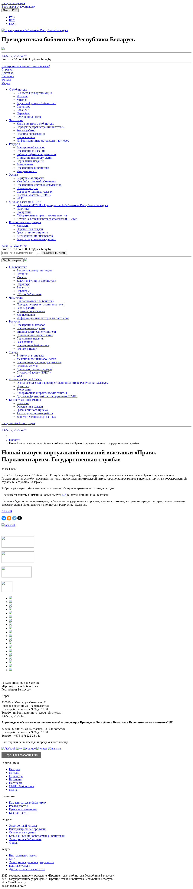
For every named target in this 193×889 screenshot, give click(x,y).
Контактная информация (25, 222)
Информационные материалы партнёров (43, 140)
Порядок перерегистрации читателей (40, 127)
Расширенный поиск (53, 252)
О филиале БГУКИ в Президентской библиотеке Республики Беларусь (62, 205)
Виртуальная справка (30, 178)
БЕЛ (12, 20)
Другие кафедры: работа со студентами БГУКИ (47, 218)
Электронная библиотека (33, 167)
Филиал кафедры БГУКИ (25, 201)
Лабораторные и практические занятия (42, 215)
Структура (23, 106)
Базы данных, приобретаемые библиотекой (37, 835)
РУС (12, 17)
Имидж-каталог (27, 171)
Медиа (13, 789)
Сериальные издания (30, 161)
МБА (12, 858)
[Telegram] (14, 518)
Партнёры (23, 113)
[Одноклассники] (9, 518)
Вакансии (23, 110)
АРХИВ (7, 511)
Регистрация (17, 3)
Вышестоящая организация (34, 93)
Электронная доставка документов (39, 184)
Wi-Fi (20, 198)
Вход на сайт (10, 423)
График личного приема (32, 232)
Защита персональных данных (36, 239)
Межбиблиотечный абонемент (36, 181)
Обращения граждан (30, 229)
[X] (19, 518)
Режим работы (26, 130)
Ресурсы (14, 144)
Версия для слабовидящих (18, 6)
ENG (12, 23)
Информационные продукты (27, 829)
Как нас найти (26, 137)
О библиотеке (18, 89)
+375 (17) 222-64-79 (14, 55)
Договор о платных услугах (34, 191)
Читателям (16, 120)
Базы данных (25, 164)
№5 (64, 494)
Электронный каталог (31, 147)
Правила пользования (31, 133)
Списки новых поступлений (35, 157)
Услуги (13, 174)
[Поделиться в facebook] (8, 525)
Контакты (23, 225)
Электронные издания (31, 150)
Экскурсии (24, 212)
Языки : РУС (10, 10)
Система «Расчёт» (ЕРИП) (34, 195)
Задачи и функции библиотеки (36, 103)
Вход (5, 3)
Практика (23, 208)
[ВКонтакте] (4, 518)
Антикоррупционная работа (35, 235)
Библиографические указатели (36, 154)
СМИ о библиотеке (29, 116)
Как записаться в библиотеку (35, 123)
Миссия (22, 99)
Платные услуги (27, 188)
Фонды (13, 842)
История (22, 96)
